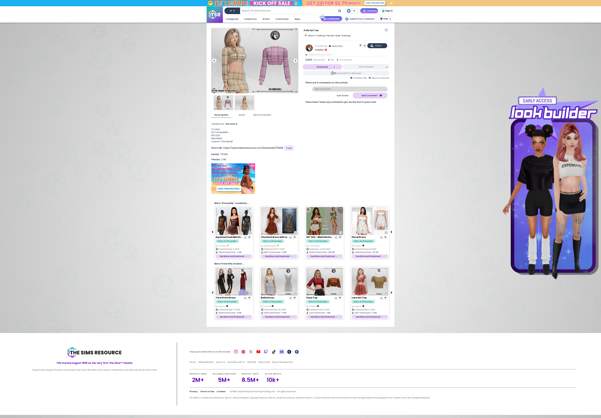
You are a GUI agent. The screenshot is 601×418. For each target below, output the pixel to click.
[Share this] (365, 46)
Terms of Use (207, 391)
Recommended (262, 114)
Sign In (389, 10)
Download (322, 67)
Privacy (194, 391)
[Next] (295, 60)
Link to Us (220, 362)
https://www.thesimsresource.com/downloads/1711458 (253, 147)
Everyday (346, 35)
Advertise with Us (236, 362)
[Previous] (214, 60)
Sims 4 (311, 35)
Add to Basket (366, 66)
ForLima (319, 49)
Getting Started (205, 362)
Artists (266, 19)
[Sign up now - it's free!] (233, 178)
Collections (250, 19)
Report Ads (264, 362)
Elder (338, 35)
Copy (289, 147)
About (193, 362)
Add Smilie (342, 95)
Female (330, 35)
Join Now (372, 10)
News (297, 19)
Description (221, 114)
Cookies (221, 391)
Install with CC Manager (349, 73)
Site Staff (251, 362)
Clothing (320, 35)
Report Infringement (282, 362)
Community (282, 19)
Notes (242, 114)
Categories (232, 19)
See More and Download (232, 256)
